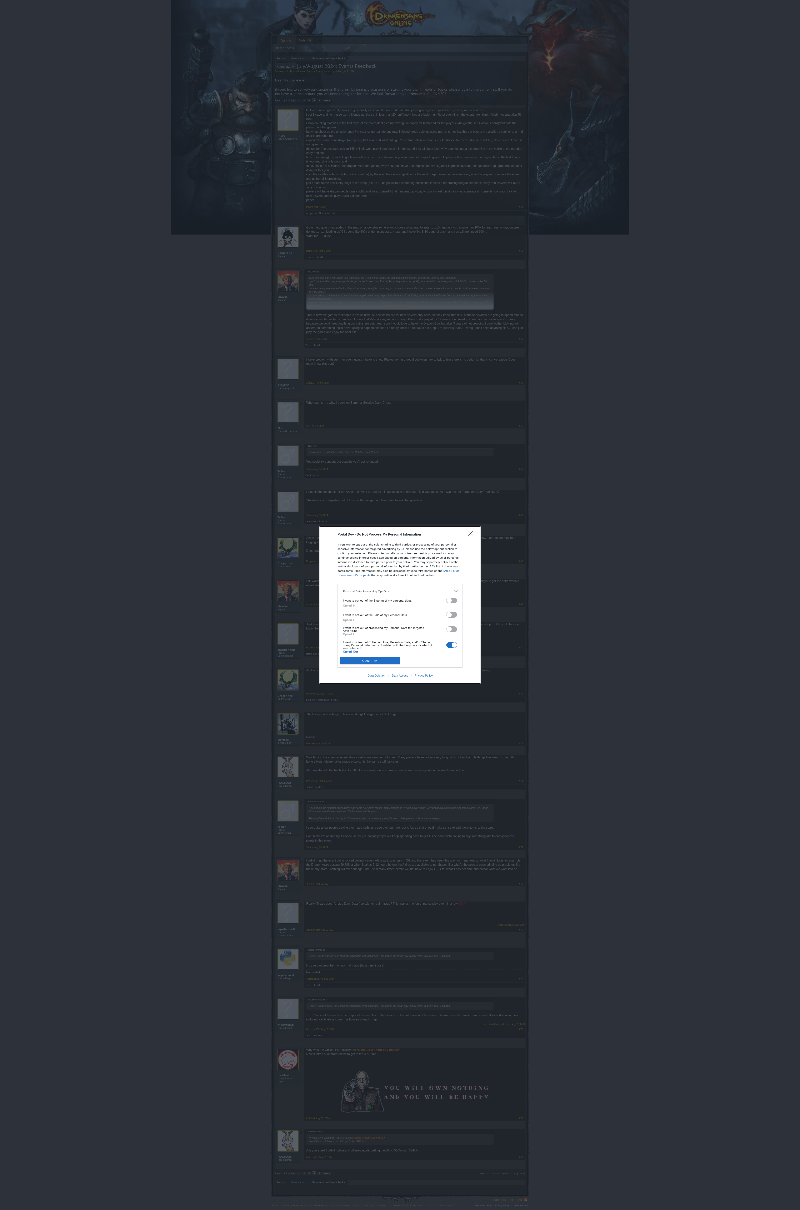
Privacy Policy (424, 675)
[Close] (472, 535)
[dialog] (400, 605)
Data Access (400, 675)
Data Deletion (376, 675)
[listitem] (400, 591)
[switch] (451, 600)
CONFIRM (370, 660)
